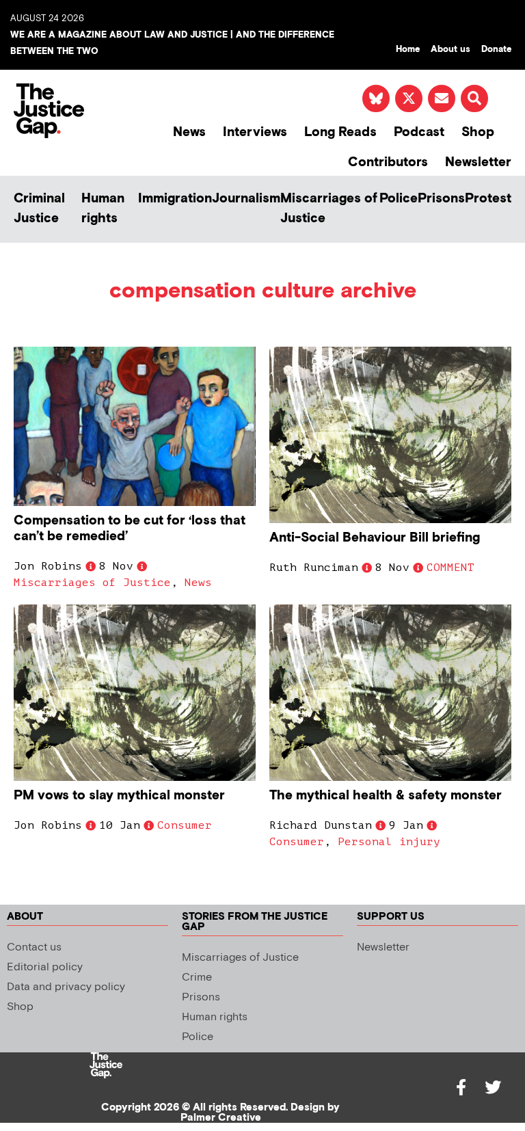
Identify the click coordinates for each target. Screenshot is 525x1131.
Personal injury (389, 842)
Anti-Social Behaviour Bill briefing (374, 537)
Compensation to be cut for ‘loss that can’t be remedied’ (129, 528)
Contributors (388, 162)
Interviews (255, 132)
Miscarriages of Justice (328, 208)
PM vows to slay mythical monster (119, 795)
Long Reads (340, 132)
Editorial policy (45, 967)
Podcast (419, 132)
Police (398, 198)
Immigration (175, 198)
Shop (477, 132)
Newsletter (478, 162)
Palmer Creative (220, 1117)
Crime (197, 977)
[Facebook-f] (461, 1087)
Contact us (34, 947)
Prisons (441, 198)
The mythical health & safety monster (385, 795)
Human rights (102, 208)
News (189, 132)
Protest (488, 198)
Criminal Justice (39, 208)
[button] (474, 98)
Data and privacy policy (66, 987)
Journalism (246, 198)
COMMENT (450, 567)
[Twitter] (493, 1087)
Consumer (184, 825)
